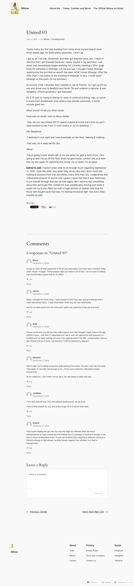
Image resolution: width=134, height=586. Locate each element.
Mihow (25, 8)
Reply (28, 284)
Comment (98, 493)
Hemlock (37, 357)
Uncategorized (58, 39)
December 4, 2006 (41, 263)
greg (35, 324)
